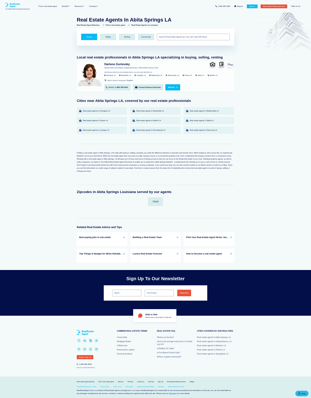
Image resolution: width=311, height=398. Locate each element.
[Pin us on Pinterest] (79, 349)
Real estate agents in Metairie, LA (211, 346)
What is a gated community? (169, 357)
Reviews (130, 382)
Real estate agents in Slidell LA (202, 120)
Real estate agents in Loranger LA (96, 130)
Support (240, 6)
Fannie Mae (122, 337)
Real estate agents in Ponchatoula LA (150, 130)
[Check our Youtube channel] (85, 349)
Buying (89, 37)
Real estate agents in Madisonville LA (204, 111)
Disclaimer (173, 393)
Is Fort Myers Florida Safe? (168, 353)
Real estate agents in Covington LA (96, 111)
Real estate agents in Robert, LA (211, 350)
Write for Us (295, 6)
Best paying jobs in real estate (95, 237)
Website (171, 87)
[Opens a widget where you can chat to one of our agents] (302, 394)
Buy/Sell (65, 6)
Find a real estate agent (48, 6)
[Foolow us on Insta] (96, 340)
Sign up (252, 6)
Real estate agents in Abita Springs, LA (214, 337)
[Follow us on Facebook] (79, 340)
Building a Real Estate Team (147, 237)
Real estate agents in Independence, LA (214, 341)
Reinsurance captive (126, 350)
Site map (151, 382)
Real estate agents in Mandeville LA (150, 111)
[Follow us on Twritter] (90, 340)
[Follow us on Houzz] (90, 349)
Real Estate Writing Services (274, 6)
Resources (79, 6)
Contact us (140, 382)
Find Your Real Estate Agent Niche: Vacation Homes (213, 237)
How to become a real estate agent (204, 253)
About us (121, 382)
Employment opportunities (145, 387)
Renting (127, 37)
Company (93, 6)
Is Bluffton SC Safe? (165, 348)
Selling (108, 37)
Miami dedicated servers (176, 387)
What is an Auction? (165, 337)
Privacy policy (104, 387)
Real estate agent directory (86, 382)
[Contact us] (96, 349)
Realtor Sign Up (85, 357)
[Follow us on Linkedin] (85, 340)
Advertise (161, 387)
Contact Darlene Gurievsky (150, 87)
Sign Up (160, 382)
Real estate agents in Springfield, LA (213, 354)
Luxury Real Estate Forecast (147, 253)
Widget (192, 382)
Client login (129, 387)
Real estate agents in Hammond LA (203, 130)
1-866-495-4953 (224, 6)
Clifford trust (122, 346)
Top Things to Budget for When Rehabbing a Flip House (108, 253)
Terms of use (117, 387)
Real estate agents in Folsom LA (95, 120)
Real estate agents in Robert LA (148, 120)
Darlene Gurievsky (117, 64)
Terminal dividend (124, 354)
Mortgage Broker (124, 341)
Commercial (146, 37)
